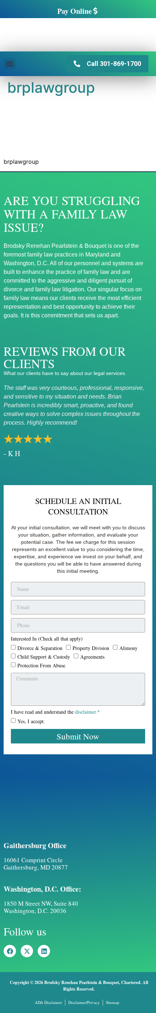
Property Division (91, 648)
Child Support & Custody (43, 656)
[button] (10, 64)
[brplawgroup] (58, 147)
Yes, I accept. (31, 720)
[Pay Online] (95, 10)
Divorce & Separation (39, 648)
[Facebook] (10, 951)
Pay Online (74, 11)
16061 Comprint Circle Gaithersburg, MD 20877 (36, 863)
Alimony (128, 648)
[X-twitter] (27, 951)
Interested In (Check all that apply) (47, 639)
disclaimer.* (87, 711)
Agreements (92, 656)
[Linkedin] (44, 951)
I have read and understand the (55, 712)
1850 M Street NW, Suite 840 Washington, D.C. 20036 (41, 907)
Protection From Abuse (41, 665)
